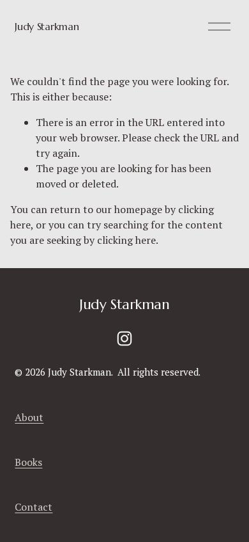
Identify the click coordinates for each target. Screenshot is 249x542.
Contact (33, 507)
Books (28, 462)
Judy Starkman (47, 26)
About (29, 417)
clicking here (126, 240)
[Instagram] (124, 338)
